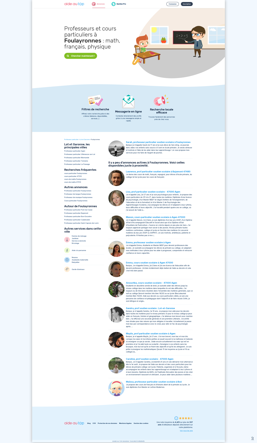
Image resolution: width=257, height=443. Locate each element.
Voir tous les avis (186, 431)
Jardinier (75, 238)
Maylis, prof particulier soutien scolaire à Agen (150, 333)
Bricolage (75, 243)
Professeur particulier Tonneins (76, 161)
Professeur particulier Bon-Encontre (78, 216)
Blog (89, 423)
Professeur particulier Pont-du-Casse (78, 210)
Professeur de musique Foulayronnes (78, 197)
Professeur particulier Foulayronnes (77, 191)
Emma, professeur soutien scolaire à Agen (148, 242)
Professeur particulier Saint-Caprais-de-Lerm (81, 223)
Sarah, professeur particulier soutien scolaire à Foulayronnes (158, 142)
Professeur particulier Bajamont (76, 213)
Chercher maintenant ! (83, 56)
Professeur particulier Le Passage (77, 164)
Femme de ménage (79, 236)
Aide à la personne (79, 250)
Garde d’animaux (78, 269)
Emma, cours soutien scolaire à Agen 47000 (149, 262)
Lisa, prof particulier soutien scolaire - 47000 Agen (153, 191)
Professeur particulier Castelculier (77, 220)
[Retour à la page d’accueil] (74, 4)
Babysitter (76, 262)
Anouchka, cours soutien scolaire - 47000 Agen (151, 283)
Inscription (187, 4)
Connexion (172, 4)
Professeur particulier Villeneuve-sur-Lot (79, 154)
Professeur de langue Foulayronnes (77, 194)
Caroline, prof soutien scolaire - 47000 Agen (149, 359)
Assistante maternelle (80, 260)
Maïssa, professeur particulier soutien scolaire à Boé (154, 381)
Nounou (75, 257)
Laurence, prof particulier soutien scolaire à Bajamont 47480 (158, 171)
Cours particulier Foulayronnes (75, 201)
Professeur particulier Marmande (76, 158)
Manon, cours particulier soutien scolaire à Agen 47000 (155, 217)
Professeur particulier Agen (74, 151)
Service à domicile (79, 241)
